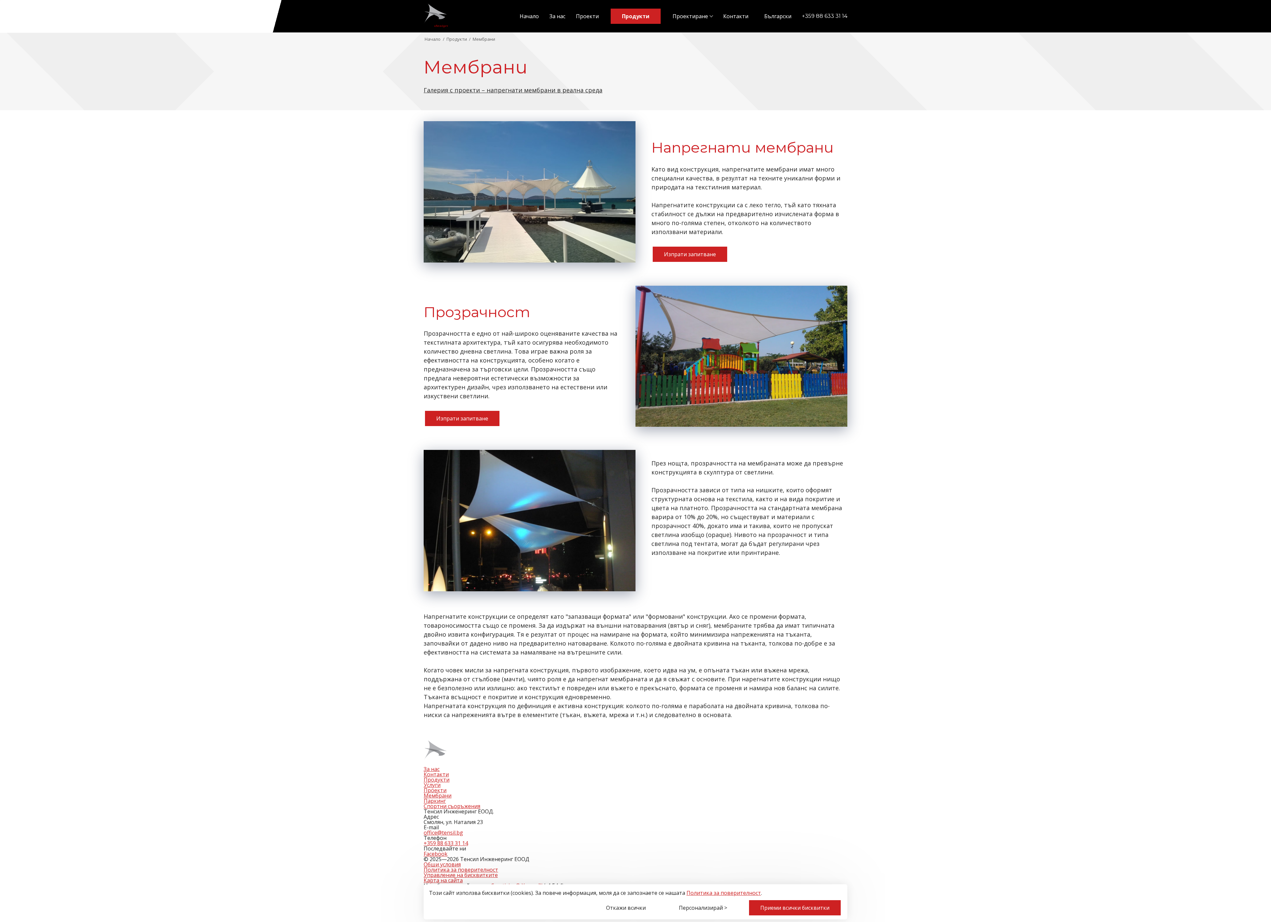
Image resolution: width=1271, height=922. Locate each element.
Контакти (735, 16)
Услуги (432, 785)
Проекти (587, 16)
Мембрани (437, 795)
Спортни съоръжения (452, 806)
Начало (529, 16)
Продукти (635, 16)
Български (777, 16)
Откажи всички (626, 907)
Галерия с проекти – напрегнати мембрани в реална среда (513, 90)
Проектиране (690, 16)
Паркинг (435, 800)
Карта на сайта (443, 880)
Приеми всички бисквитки (794, 907)
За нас (557, 16)
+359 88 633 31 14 (824, 16)
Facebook (435, 853)
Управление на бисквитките (461, 875)
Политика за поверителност (723, 893)
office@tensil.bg (443, 832)
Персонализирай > (703, 907)
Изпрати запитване (690, 254)
